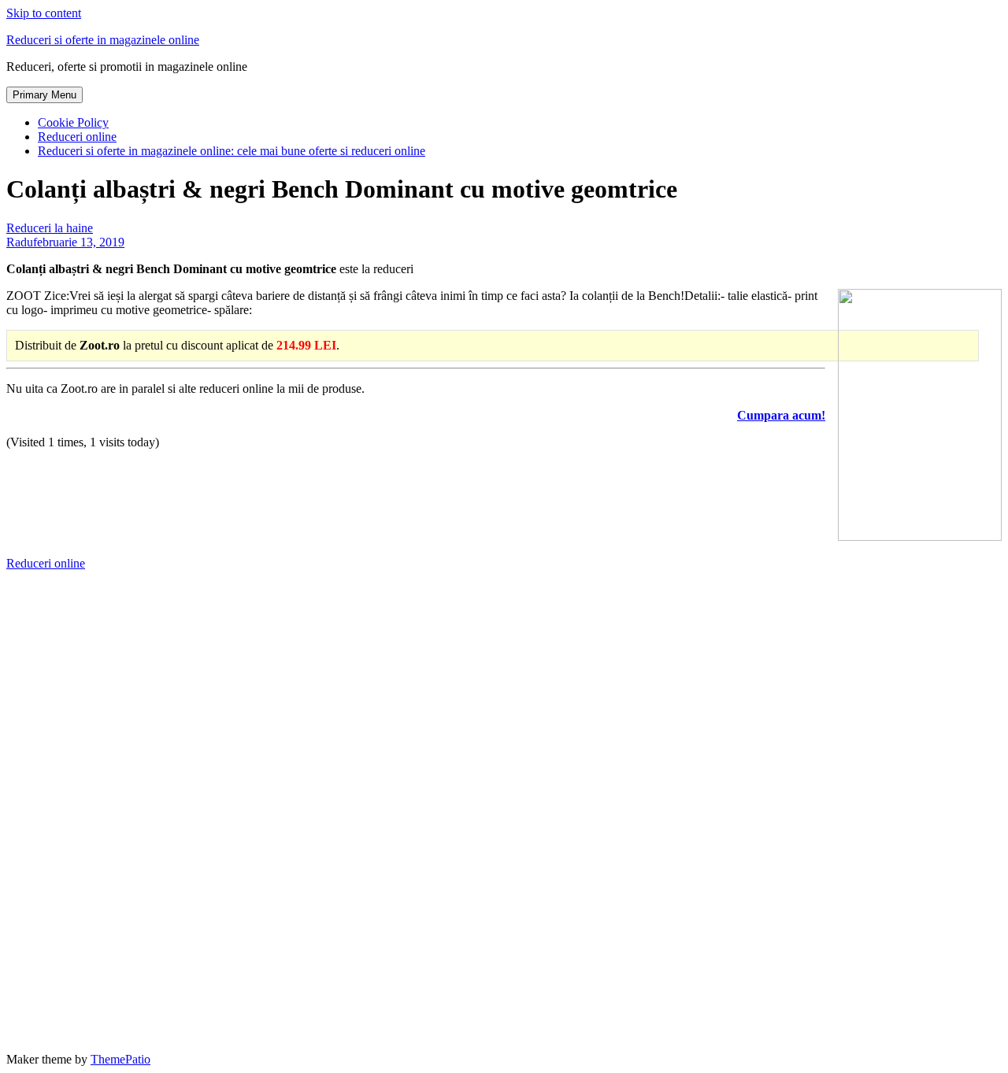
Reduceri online (77, 136)
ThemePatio (120, 1059)
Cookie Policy (73, 122)
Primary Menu (44, 95)
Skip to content (43, 13)
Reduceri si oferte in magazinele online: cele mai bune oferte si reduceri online (231, 150)
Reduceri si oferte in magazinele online (102, 39)
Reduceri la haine (49, 228)
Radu (19, 242)
